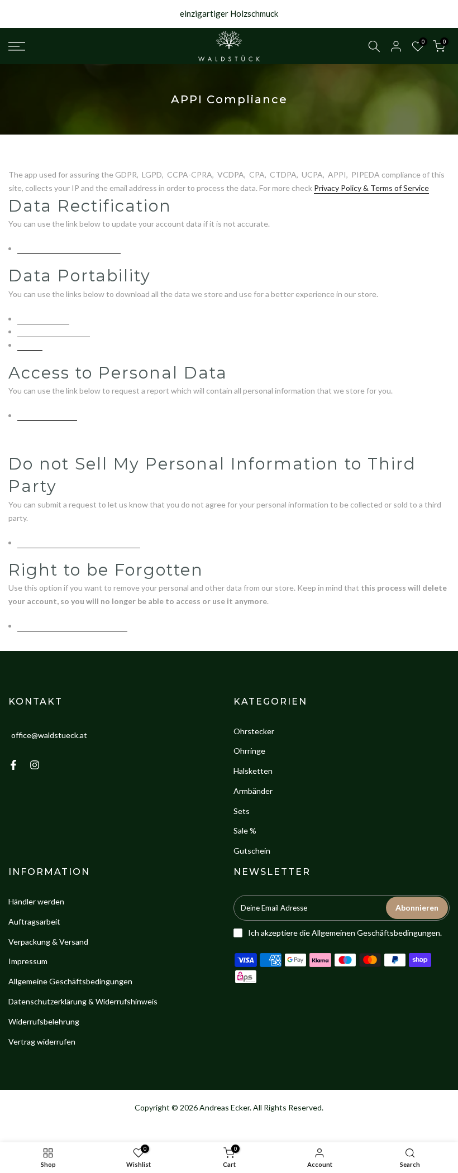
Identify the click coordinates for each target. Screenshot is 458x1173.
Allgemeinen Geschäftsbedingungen (376, 932)
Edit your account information (69, 248)
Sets (241, 811)
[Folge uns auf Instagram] (35, 765)
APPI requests (43, 318)
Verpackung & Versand (48, 941)
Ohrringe (249, 750)
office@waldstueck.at (49, 734)
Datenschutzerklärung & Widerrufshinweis (83, 1001)
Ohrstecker (253, 731)
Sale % (244, 830)
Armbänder (253, 791)
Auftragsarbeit (34, 921)
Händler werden (36, 901)
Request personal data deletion (72, 625)
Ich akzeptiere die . (345, 932)
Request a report (47, 415)
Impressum (27, 961)
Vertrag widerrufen (41, 1041)
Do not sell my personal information (78, 542)
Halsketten (253, 770)
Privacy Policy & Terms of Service (371, 188)
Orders (29, 344)
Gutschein (251, 850)
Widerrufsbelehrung (43, 1021)
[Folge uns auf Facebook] (13, 765)
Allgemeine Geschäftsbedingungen (70, 981)
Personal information (53, 331)
